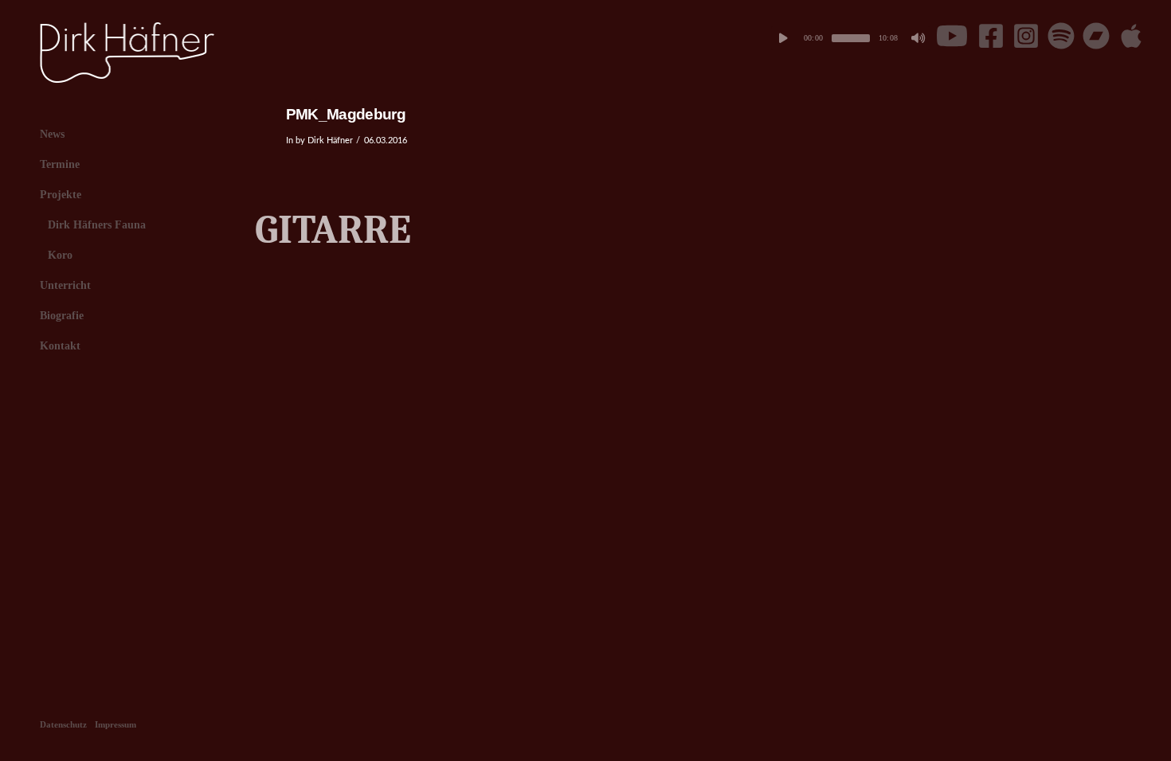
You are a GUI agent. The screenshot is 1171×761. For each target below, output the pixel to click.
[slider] (851, 38)
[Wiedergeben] (783, 38)
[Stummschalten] (918, 38)
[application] (850, 38)
